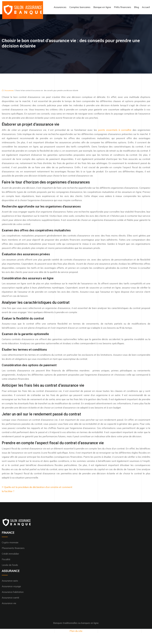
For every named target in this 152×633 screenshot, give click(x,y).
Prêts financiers (122, 7)
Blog (136, 7)
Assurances (60, 7)
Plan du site (76, 630)
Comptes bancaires (79, 7)
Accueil (146, 7)
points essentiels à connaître (114, 129)
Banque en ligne (102, 7)
